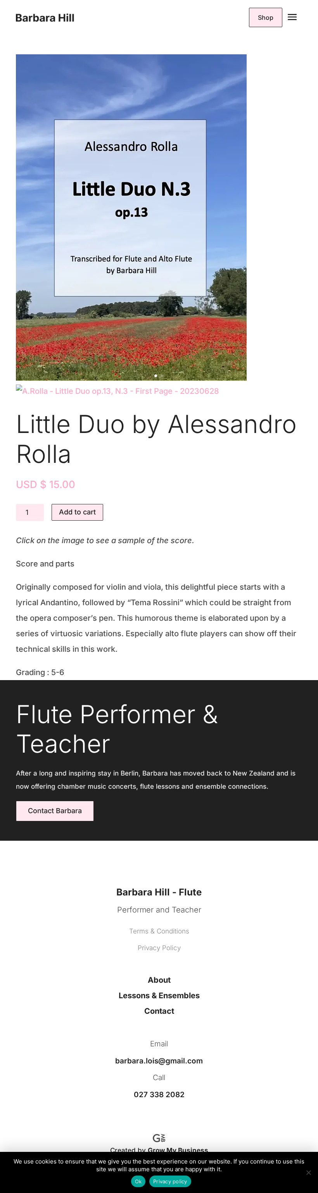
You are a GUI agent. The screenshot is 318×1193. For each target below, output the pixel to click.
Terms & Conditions (159, 931)
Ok (138, 1181)
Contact (159, 1011)
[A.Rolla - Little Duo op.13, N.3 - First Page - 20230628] (117, 391)
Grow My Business (178, 1150)
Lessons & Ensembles (159, 995)
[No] (308, 1172)
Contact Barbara (55, 811)
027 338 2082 (159, 1094)
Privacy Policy (159, 948)
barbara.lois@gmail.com (159, 1060)
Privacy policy (170, 1181)
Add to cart (77, 512)
